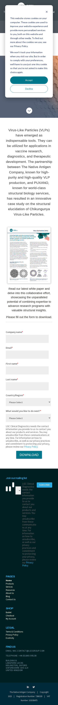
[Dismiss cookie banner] (47, 12)
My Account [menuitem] (11, 619)
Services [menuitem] (9, 587)
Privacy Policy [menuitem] (12, 635)
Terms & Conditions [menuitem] (14, 632)
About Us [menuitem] (10, 593)
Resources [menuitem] (10, 590)
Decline (29, 88)
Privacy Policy (31, 446)
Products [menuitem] (10, 584)
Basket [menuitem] (8, 612)
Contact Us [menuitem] (10, 599)
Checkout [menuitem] (10, 616)
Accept (29, 80)
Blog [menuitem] (8, 596)
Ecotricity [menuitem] (10, 638)
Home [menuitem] (9, 580)
